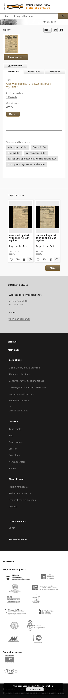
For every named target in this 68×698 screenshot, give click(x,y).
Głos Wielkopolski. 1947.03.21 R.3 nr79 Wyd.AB (46, 238)
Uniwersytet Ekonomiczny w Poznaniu (27, 387)
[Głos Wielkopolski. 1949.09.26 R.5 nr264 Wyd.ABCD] (11, 44)
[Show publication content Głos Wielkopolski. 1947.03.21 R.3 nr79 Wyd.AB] (50, 259)
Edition (12, 468)
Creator (13, 448)
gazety (9, 106)
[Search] (63, 16)
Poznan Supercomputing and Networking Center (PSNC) (35, 692)
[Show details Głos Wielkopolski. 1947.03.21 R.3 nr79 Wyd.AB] (56, 259)
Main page (14, 349)
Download (16, 65)
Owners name (16, 442)
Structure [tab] (55, 72)
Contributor (15, 455)
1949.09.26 (11, 96)
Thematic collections (19, 374)
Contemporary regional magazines (26, 380)
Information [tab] (34, 72)
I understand (35, 689)
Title (11, 435)
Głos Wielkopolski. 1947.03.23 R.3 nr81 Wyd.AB (19, 238)
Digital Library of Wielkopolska (24, 367)
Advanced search (49, 22)
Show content (15, 57)
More (53, 267)
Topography (15, 429)
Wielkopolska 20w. (17, 147)
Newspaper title (17, 461)
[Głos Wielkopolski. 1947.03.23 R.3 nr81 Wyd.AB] (20, 217)
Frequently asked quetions (22, 500)
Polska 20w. (14, 153)
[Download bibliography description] (17, 259)
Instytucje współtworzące (21, 394)
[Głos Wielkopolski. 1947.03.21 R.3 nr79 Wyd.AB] (47, 217)
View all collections (18, 410)
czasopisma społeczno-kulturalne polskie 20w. (32, 158)
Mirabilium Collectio (19, 400)
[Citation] (61, 30)
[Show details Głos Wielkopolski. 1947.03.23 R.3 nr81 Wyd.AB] (30, 259)
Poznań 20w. (39, 147)
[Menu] (64, 3)
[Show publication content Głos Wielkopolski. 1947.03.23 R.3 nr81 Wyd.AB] (24, 259)
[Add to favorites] (55, 30)
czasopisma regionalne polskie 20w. (27, 164)
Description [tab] (13, 72)
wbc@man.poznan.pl (19, 318)
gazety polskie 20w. (36, 153)
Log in (12, 527)
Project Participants (18, 486)
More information (45, 685)
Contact (13, 506)
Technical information (20, 493)
